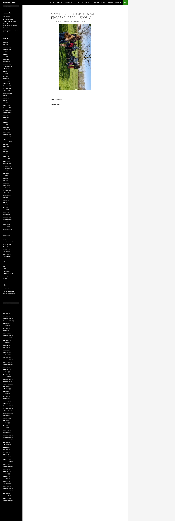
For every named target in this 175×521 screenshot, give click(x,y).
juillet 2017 (6, 200)
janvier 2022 (6, 83)
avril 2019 (5, 154)
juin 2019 (5, 149)
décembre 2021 (7, 86)
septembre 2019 (7, 141)
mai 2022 (5, 73)
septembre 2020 (7, 112)
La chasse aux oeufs (8, 19)
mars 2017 (6, 210)
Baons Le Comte (9, 2)
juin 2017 (5, 202)
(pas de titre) (6, 16)
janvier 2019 (6, 161)
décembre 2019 (7, 134)
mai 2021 (5, 100)
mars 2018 (6, 183)
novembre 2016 (7, 219)
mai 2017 (5, 205)
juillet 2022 (6, 69)
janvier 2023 (6, 61)
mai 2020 (5, 122)
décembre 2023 (7, 49)
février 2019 (6, 158)
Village (87, 2)
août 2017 (6, 197)
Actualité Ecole (7, 244)
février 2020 (6, 129)
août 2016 (6, 222)
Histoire (5, 261)
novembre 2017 (7, 190)
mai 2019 (5, 151)
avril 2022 (5, 76)
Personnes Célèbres (8, 273)
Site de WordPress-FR (9, 296)
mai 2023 (5, 54)
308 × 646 (66, 21)
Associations (6, 249)
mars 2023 (6, 59)
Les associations (99, 2)
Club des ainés (7, 254)
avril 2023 (5, 56)
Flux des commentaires (9, 293)
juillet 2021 (6, 98)
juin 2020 (5, 120)
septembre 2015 (7, 229)
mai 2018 (5, 178)
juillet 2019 (6, 146)
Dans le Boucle (7, 256)
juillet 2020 (6, 117)
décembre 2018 (7, 163)
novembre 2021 (7, 88)
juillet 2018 (6, 173)
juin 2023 (5, 52)
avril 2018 (5, 180)
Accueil (52, 2)
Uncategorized (7, 276)
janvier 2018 (6, 188)
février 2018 (6, 185)
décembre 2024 (7, 47)
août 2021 (6, 95)
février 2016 (6, 224)
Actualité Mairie (7, 247)
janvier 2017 (6, 214)
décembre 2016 (7, 217)
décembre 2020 (7, 107)
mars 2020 (6, 127)
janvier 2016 (6, 227)
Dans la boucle (69, 2)
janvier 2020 (6, 132)
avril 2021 (5, 103)
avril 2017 (5, 207)
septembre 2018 (7, 168)
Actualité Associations (114, 2)
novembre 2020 (7, 110)
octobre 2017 (6, 193)
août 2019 (6, 144)
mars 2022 (6, 78)
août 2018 (6, 171)
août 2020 (6, 115)
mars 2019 (6, 156)
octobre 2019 (6, 139)
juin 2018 (5, 176)
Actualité (5, 239)
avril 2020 (5, 124)
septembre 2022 (7, 66)
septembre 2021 (7, 93)
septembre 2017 (7, 195)
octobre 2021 (6, 90)
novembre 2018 (7, 166)
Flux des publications (8, 291)
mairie (4, 266)
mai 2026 (5, 42)
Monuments (6, 271)
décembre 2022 (7, 64)
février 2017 (6, 212)
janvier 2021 (6, 105)
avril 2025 (5, 44)
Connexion (6, 288)
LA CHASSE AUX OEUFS (78, 21)
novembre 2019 (7, 137)
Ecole (79, 2)
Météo (4, 268)
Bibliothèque (6, 251)
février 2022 (6, 81)
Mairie (59, 2)
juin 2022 (5, 71)
